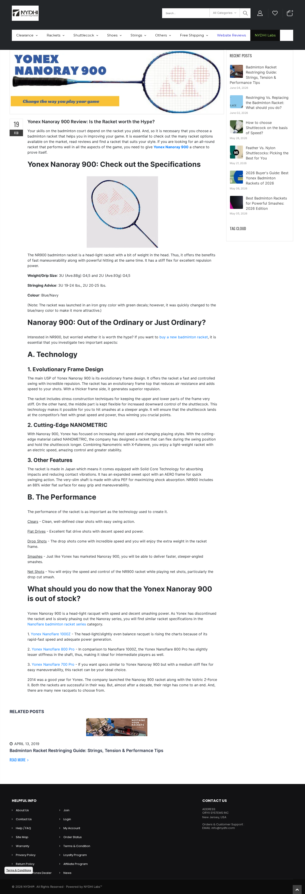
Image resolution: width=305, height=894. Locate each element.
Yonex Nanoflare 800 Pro (53, 649)
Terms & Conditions (18, 870)
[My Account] (260, 13)
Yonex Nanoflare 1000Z (51, 634)
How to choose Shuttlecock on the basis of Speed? (267, 127)
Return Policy (25, 864)
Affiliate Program (75, 864)
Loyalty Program (75, 855)
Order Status (72, 837)
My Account (71, 828)
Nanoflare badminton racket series (56, 624)
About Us (22, 810)
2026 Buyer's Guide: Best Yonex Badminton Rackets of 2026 (267, 178)
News (67, 873)
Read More (18, 760)
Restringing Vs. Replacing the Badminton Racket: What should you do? (267, 102)
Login (67, 819)
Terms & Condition (76, 846)
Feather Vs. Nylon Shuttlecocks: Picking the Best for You (267, 153)
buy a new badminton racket (183, 337)
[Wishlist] (275, 13)
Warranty (22, 846)
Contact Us (24, 819)
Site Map (22, 837)
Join (66, 810)
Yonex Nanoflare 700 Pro (53, 664)
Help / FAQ (23, 828)
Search (245, 13)
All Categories (222, 13)
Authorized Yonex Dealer (34, 873)
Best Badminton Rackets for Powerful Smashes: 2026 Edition (266, 203)
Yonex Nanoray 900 (171, 147)
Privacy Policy (26, 855)
